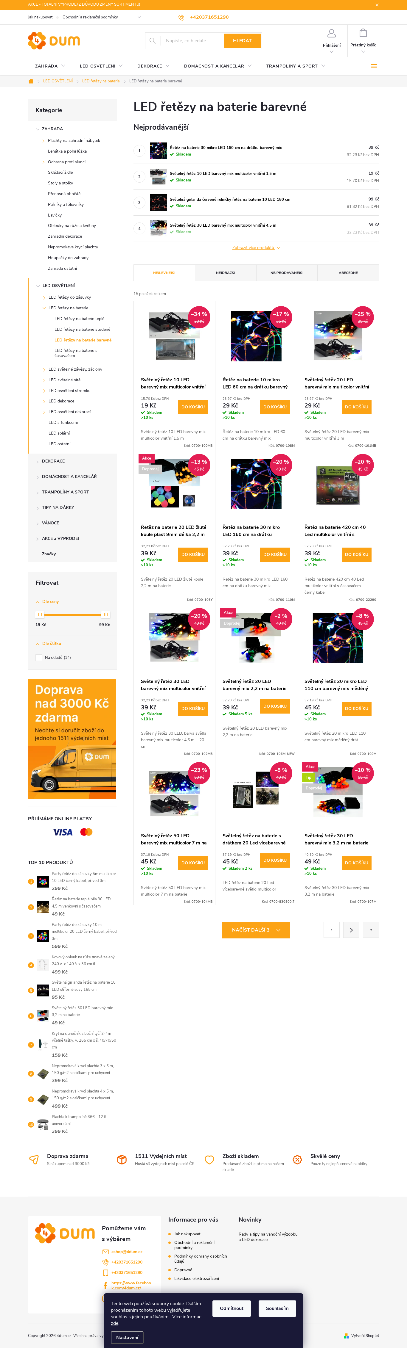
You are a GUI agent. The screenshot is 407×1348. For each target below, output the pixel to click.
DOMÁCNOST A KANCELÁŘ (69, 476)
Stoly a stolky (60, 183)
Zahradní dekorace (65, 236)
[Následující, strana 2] (351, 930)
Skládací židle (60, 172)
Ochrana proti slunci (67, 162)
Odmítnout (231, 1308)
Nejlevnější (164, 272)
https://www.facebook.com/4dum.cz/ (131, 1285)
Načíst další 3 (251, 930)
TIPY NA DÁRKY (58, 507)
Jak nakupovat (40, 17)
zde (114, 1323)
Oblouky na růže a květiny (72, 225)
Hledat (242, 40)
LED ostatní (59, 444)
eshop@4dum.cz (126, 1252)
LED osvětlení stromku (70, 391)
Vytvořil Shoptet (365, 1335)
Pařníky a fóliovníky (66, 204)
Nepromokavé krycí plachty (73, 247)
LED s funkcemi (63, 422)
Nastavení (127, 1337)
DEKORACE (53, 461)
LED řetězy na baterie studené (82, 329)
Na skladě (57, 657)
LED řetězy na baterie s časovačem (76, 353)
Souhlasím (277, 1308)
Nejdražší (225, 272)
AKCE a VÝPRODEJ (60, 538)
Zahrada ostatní (62, 268)
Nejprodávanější (287, 272)
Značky (49, 554)
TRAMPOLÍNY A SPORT (65, 492)
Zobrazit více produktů (253, 247)
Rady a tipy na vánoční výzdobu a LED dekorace (268, 1236)
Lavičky (55, 215)
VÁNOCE (50, 523)
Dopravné (183, 1270)
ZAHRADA (52, 129)
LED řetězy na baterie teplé (79, 319)
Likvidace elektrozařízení (196, 1278)
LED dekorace (61, 401)
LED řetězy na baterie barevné (83, 340)
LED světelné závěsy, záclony (75, 369)
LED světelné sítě (64, 380)
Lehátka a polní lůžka (67, 151)
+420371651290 (126, 1262)
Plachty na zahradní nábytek (74, 140)
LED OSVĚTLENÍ (59, 286)
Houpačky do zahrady (68, 258)
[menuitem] (50, 66)
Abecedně (348, 272)
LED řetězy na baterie (68, 308)
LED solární (59, 433)
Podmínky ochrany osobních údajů (200, 1258)
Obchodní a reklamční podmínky (90, 17)
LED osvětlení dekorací (70, 412)
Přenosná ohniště (64, 194)
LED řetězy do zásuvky (70, 297)
